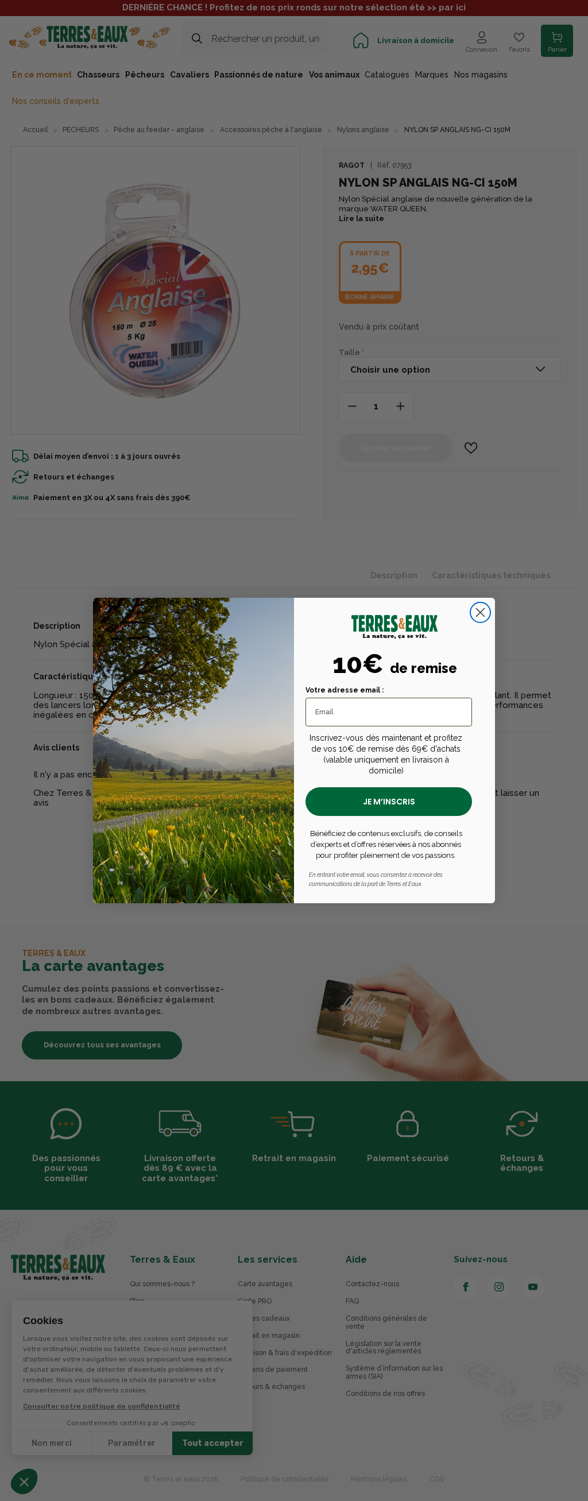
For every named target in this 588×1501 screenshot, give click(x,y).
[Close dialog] (480, 612)
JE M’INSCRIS (389, 801)
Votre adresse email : (344, 690)
